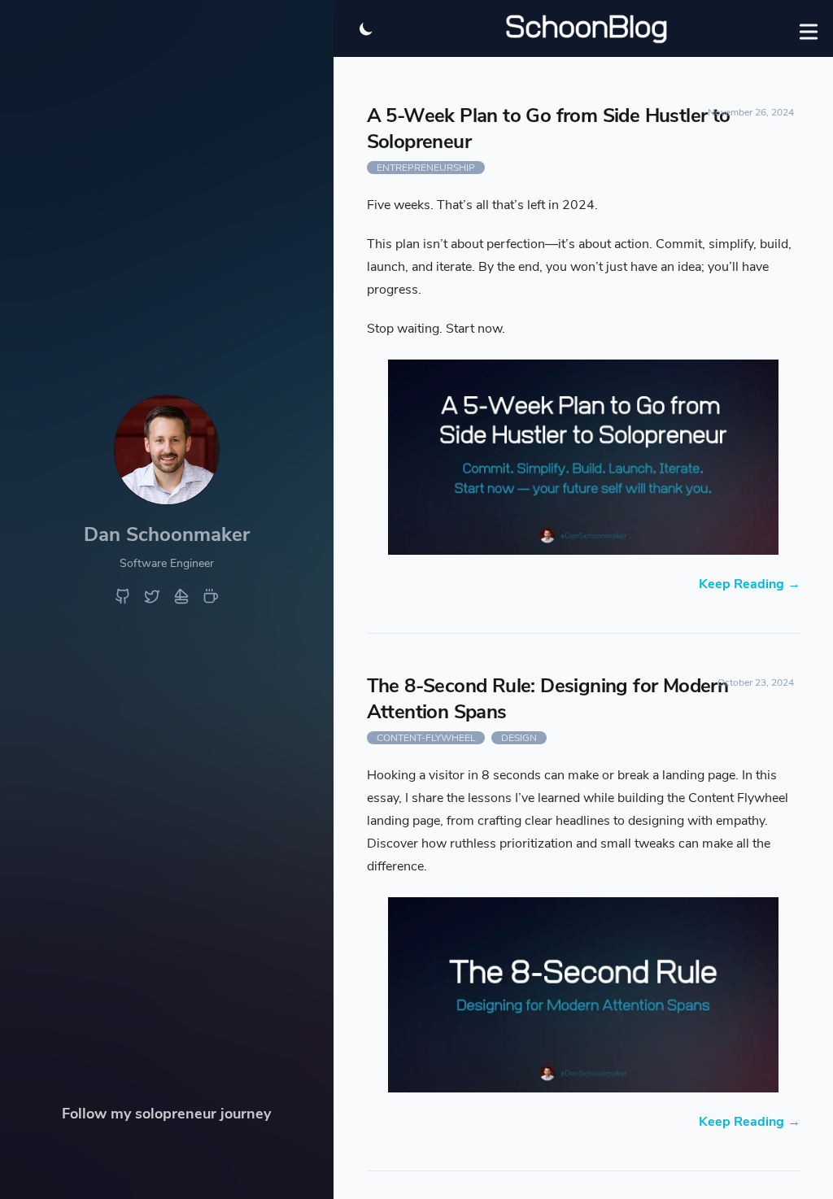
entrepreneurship (426, 167)
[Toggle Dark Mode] (366, 28)
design (519, 737)
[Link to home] (167, 498)
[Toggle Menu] (809, 28)
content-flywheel (426, 737)
